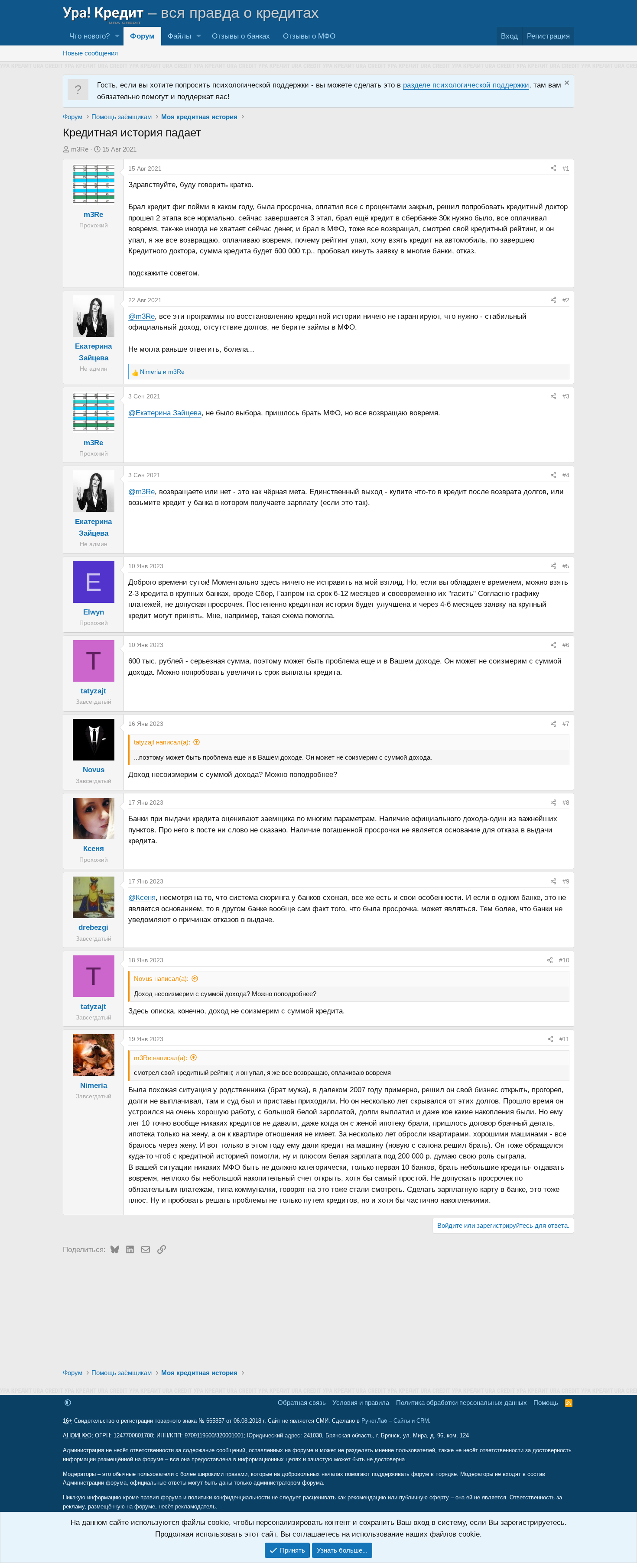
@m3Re (141, 316)
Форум (142, 36)
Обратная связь (302, 1402)
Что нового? (89, 36)
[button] (117, 36)
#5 (565, 566)
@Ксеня (142, 897)
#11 (564, 1039)
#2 (565, 300)
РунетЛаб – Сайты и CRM (395, 1420)
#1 (565, 168)
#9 (565, 881)
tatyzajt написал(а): (162, 742)
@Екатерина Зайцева (165, 413)
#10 (564, 960)
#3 (565, 396)
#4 (565, 475)
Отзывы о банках (241, 36)
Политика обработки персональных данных (461, 1402)
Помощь (545, 1402)
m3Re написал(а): (160, 1057)
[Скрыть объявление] (565, 83)
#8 (565, 802)
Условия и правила (360, 1402)
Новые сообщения (90, 53)
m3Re (79, 149)
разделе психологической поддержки (466, 85)
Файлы (179, 36)
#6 (565, 644)
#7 (565, 723)
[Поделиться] (553, 168)
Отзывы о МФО (309, 36)
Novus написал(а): (161, 978)
